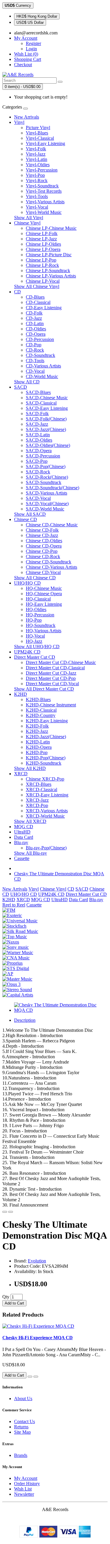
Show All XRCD (30, 821)
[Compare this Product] (10, 1212)
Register (33, 43)
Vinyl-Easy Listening (45, 143)
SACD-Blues (38, 392)
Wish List (23, 1488)
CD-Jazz (34, 318)
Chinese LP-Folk (41, 233)
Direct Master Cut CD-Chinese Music (61, 662)
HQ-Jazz (34, 641)
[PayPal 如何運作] (55, 1535)
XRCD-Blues (38, 784)
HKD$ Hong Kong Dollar (36, 16)
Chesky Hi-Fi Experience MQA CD (37, 1337)
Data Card (23, 837)
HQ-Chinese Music (44, 588)
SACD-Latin (38, 434)
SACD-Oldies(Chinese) (48, 445)
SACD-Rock (38, 471)
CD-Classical (38, 302)
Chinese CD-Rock (43, 556)
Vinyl (19, 122)
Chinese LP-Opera (43, 249)
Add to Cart (14, 1303)
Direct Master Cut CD (34, 657)
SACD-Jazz (37, 424)
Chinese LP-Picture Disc (49, 254)
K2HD (20, 694)
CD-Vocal (35, 371)
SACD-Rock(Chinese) (47, 477)
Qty (5, 1296)
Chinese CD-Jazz (42, 535)
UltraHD (22, 831)
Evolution (37, 1260)
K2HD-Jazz (37, 731)
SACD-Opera (39, 450)
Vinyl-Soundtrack (42, 185)
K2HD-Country (40, 715)
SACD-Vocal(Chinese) (47, 503)
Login (31, 48)
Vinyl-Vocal (37, 206)
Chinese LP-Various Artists (51, 275)
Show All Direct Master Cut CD (44, 688)
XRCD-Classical (41, 789)
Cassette (21, 858)
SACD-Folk (37, 413)
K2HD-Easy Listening (47, 720)
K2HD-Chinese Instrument (51, 704)
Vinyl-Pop (35, 175)
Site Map (22, 1432)
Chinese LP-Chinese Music (51, 228)
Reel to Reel (13, 904)
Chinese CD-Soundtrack (48, 561)
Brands (20, 1455)
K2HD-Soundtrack (43, 763)
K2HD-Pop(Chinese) (45, 757)
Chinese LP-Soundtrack (48, 270)
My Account (25, 1478)
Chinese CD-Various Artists (51, 567)
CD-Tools (35, 360)
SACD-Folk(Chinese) (46, 418)
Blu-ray (21, 842)
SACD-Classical (41, 402)
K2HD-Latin (38, 741)
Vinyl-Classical (40, 138)
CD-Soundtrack (40, 355)
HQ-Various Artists (43, 630)
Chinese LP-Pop (41, 259)
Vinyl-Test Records (44, 191)
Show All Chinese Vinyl (36, 286)
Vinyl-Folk (36, 148)
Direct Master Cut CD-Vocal (52, 683)
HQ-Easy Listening (44, 604)
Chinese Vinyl (27, 222)
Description (24, 1020)
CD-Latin (35, 323)
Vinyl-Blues (37, 132)
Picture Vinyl (38, 127)
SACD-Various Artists (46, 492)
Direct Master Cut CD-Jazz (51, 673)
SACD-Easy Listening (47, 408)
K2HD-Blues (38, 699)
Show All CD (27, 381)
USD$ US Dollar (30, 22)
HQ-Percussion (40, 614)
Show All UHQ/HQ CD (37, 646)
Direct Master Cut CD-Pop (51, 678)
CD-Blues (35, 297)
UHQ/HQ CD (27, 582)
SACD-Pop (37, 461)
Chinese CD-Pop (41, 551)
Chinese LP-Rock (42, 265)
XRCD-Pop (37, 805)
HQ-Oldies (36, 609)
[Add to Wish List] (4, 1212)
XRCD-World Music (45, 815)
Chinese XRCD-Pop (45, 778)
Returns (21, 1426)
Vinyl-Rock (37, 180)
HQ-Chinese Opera (44, 593)
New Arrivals (26, 116)
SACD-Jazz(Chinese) (46, 429)
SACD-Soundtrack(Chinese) (52, 487)
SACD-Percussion (43, 455)
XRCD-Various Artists (47, 810)
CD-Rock (35, 349)
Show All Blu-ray (30, 853)
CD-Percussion (40, 339)
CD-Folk (34, 312)
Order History (27, 1483)
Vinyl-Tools (37, 196)
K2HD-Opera (39, 747)
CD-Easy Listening (44, 307)
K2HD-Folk (37, 725)
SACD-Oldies (39, 439)
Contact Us (24, 1421)
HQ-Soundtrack (40, 625)
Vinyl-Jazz (35, 154)
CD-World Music (42, 376)
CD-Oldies (36, 328)
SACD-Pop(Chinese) (45, 466)
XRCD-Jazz (37, 800)
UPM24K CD (27, 651)
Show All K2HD (30, 768)
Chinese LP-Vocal (43, 281)
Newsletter (24, 1494)
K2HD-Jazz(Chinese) (46, 736)
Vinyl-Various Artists (45, 201)
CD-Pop (33, 344)
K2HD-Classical (41, 710)
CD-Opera (35, 334)
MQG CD (23, 826)
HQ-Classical (38, 598)
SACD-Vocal (38, 498)
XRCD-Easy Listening (47, 794)
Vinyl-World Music (44, 212)
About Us (23, 1398)
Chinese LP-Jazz (41, 238)
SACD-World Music (45, 508)
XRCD (21, 773)
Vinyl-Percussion (41, 169)
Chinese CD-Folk (42, 530)
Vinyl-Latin (36, 159)
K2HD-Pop (37, 752)
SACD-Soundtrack (43, 482)
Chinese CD (25, 519)
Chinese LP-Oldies (43, 244)
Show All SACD (30, 514)
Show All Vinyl (28, 217)
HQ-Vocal (35, 635)
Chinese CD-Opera (44, 545)
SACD (20, 387)
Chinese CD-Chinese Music (52, 524)
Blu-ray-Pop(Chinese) (46, 847)
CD (17, 291)
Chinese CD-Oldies (44, 540)
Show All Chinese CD (35, 577)
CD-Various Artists (43, 365)
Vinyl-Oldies (38, 164)
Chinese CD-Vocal (43, 572)
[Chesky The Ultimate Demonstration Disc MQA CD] (61, 1010)
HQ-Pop (34, 620)
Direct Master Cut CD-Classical (55, 667)
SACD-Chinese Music (47, 397)
